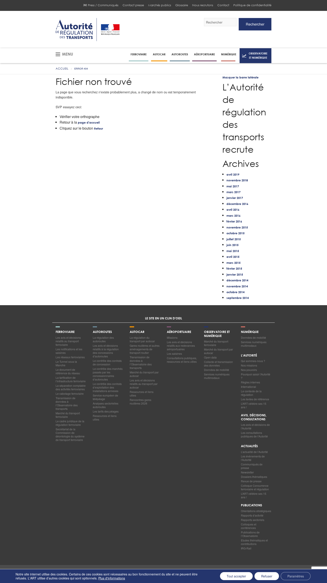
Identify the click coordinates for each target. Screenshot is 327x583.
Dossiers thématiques (254, 477)
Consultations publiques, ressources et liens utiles (182, 359)
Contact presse (133, 5)
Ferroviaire (139, 54)
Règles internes (250, 382)
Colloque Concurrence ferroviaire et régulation (255, 487)
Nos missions (249, 365)
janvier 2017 (234, 198)
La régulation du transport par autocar (142, 339)
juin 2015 (232, 245)
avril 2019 (232, 174)
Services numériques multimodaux (217, 376)
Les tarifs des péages (106, 411)
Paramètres (295, 576)
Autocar (159, 54)
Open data (210, 357)
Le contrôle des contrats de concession (107, 362)
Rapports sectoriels (252, 520)
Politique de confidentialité (252, 5)
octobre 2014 (235, 292)
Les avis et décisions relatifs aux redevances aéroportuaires (181, 345)
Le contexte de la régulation (251, 393)
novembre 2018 (237, 180)
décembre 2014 (237, 280)
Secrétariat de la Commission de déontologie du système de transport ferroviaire (70, 434)
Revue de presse (251, 481)
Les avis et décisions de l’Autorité (255, 426)
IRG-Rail (246, 548)
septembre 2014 (237, 298)
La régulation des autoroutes (103, 339)
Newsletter (247, 472)
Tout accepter (236, 576)
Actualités (249, 446)
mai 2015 (232, 251)
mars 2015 (233, 263)
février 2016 (234, 221)
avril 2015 (232, 257)
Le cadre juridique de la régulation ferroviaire (70, 423)
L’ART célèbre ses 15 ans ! (253, 405)
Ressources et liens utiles (105, 417)
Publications (251, 505)
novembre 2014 (237, 286)
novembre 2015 (237, 227)
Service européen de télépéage (105, 397)
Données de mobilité (216, 370)
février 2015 (234, 268)
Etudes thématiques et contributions (254, 542)
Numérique (228, 54)
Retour (98, 128)
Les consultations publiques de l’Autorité (254, 434)
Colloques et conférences (248, 526)
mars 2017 (233, 192)
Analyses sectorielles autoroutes (105, 405)
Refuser (266, 576)
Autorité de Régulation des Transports (88, 29)
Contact (223, 5)
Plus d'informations (111, 578)
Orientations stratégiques (256, 511)
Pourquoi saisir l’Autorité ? (255, 376)
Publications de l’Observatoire (250, 534)
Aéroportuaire (204, 54)
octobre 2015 (235, 233)
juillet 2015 (233, 239)
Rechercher (255, 24)
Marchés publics (159, 5)
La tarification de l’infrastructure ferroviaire (71, 379)
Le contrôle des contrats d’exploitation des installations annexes (107, 387)
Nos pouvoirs (249, 370)
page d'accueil (89, 122)
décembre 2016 (237, 204)
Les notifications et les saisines (69, 351)
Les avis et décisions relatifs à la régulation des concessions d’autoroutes (106, 351)
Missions (172, 337)
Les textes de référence (255, 399)
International (248, 387)
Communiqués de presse (251, 466)
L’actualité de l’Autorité (254, 452)
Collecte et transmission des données (218, 363)
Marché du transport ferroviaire (68, 415)
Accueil (62, 68)
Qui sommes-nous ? (253, 361)
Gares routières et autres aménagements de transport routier (144, 349)
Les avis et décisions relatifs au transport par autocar (143, 383)
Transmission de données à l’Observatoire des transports (67, 403)
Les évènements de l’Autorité (253, 458)
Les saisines (174, 353)
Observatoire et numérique (258, 55)
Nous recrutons (202, 5)
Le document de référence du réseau (68, 371)
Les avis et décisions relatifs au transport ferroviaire (68, 341)
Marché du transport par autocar (144, 374)
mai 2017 (232, 186)
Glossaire (181, 5)
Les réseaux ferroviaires (70, 357)
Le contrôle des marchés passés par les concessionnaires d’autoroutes (108, 374)
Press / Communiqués (103, 5)
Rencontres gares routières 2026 (140, 401)
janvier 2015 (234, 274)
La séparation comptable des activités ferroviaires (71, 387)
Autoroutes (180, 54)
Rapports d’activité (252, 515)
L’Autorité (249, 355)
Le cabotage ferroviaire (70, 393)
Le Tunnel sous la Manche (66, 363)
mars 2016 (233, 215)
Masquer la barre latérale (240, 77)
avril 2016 (232, 209)
